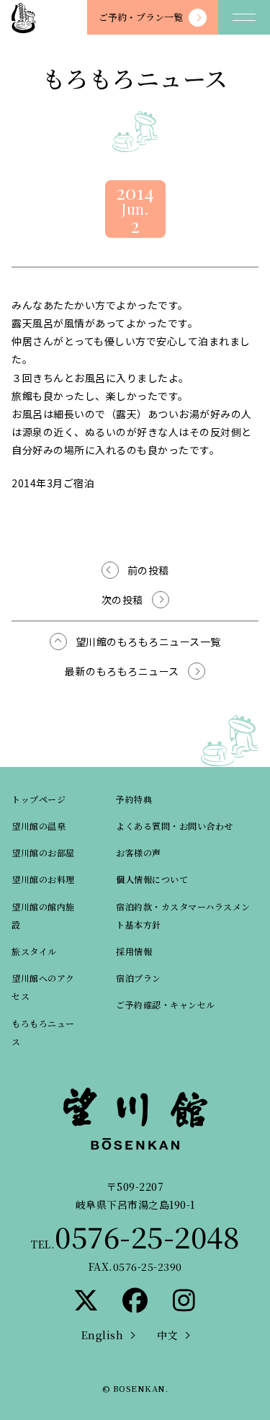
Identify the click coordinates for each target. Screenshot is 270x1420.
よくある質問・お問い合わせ (174, 826)
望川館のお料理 (43, 879)
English (102, 1335)
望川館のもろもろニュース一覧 (148, 641)
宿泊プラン (138, 978)
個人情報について (152, 879)
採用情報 (134, 951)
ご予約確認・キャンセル (165, 1004)
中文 (167, 1335)
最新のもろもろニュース (122, 671)
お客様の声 (138, 852)
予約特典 (134, 799)
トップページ (39, 799)
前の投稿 (148, 570)
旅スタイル (34, 951)
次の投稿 (122, 600)
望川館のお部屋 (43, 852)
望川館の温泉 (39, 826)
